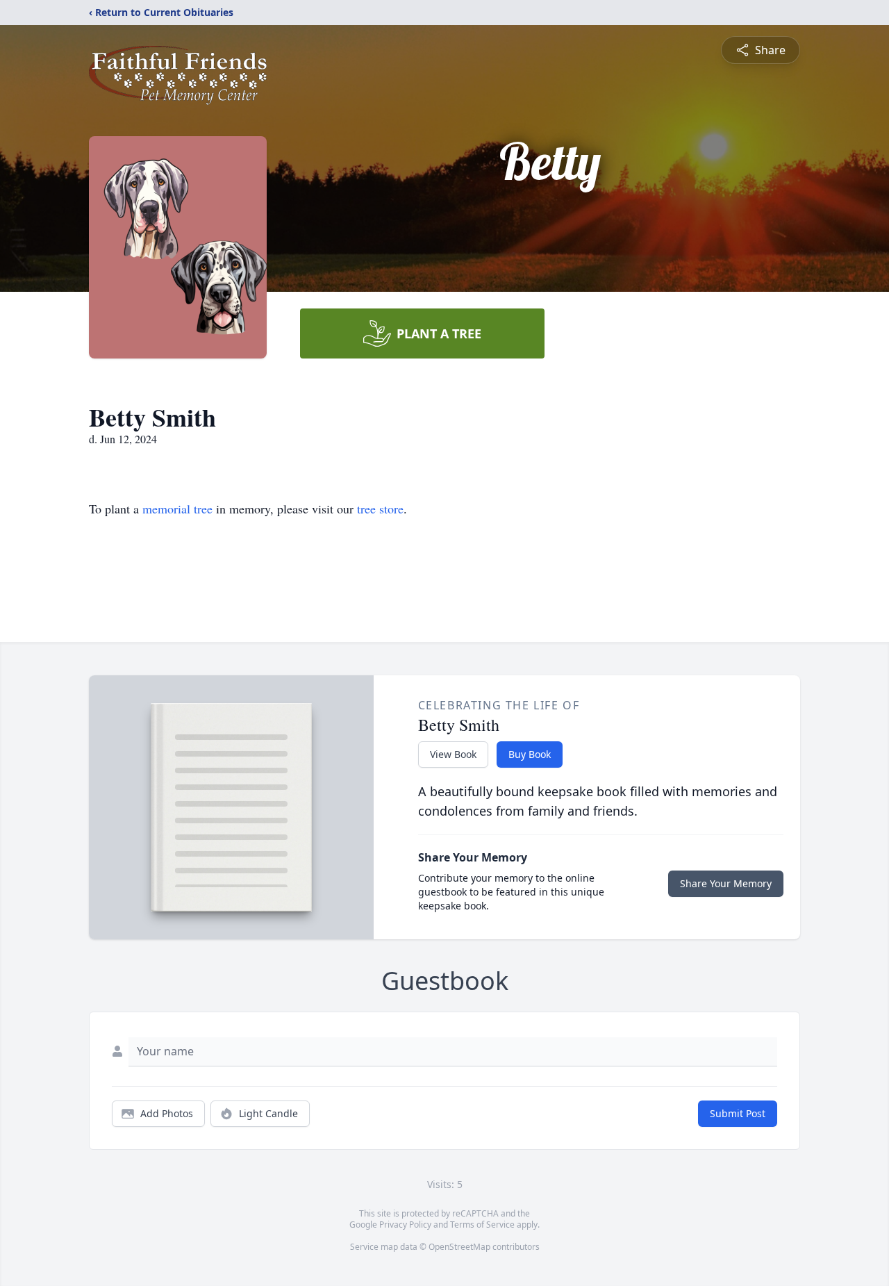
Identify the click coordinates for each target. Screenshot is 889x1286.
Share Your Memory (726, 883)
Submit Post (737, 1113)
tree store (380, 508)
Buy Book (529, 754)
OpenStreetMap (459, 1247)
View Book (453, 754)
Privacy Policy (405, 1224)
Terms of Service (482, 1224)
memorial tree (177, 508)
